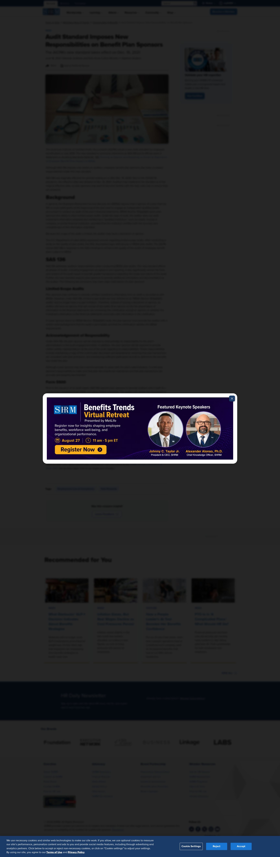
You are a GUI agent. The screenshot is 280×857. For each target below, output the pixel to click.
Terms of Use (54, 852)
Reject (216, 846)
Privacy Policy (76, 852)
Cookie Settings (191, 846)
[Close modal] (232, 398)
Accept (241, 846)
